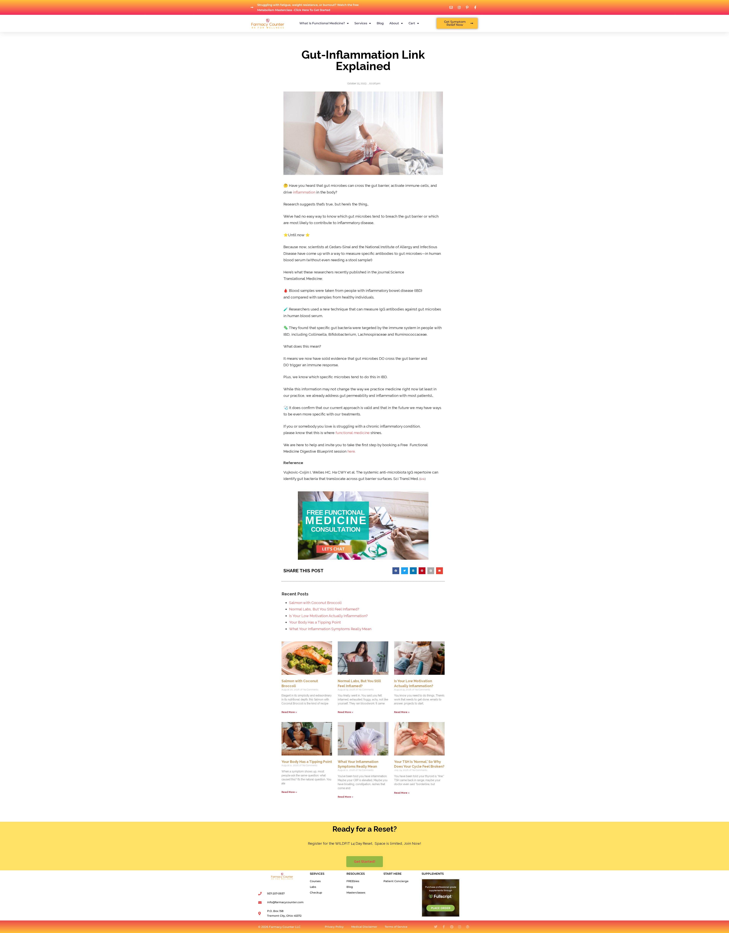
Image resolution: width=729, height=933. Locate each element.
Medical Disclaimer (364, 926)
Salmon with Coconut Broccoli (315, 603)
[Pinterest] (451, 926)
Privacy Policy (334, 926)
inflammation (304, 192)
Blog (380, 23)
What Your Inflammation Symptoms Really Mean (330, 629)
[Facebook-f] (443, 926)
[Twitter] (435, 926)
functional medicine (352, 433)
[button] (395, 570)
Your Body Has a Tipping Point (315, 622)
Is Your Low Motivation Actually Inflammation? (328, 616)
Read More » (289, 712)
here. (352, 451)
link (422, 479)
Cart (412, 23)
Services (360, 23)
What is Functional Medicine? (322, 23)
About (394, 23)
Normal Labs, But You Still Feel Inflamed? (324, 609)
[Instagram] (459, 926)
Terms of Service (396, 926)
